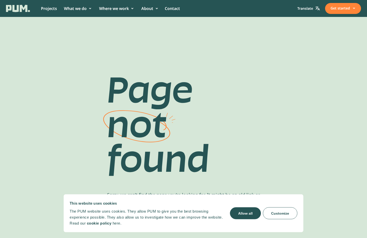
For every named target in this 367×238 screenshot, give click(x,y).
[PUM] (18, 8)
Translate (305, 8)
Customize (280, 213)
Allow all (245, 213)
